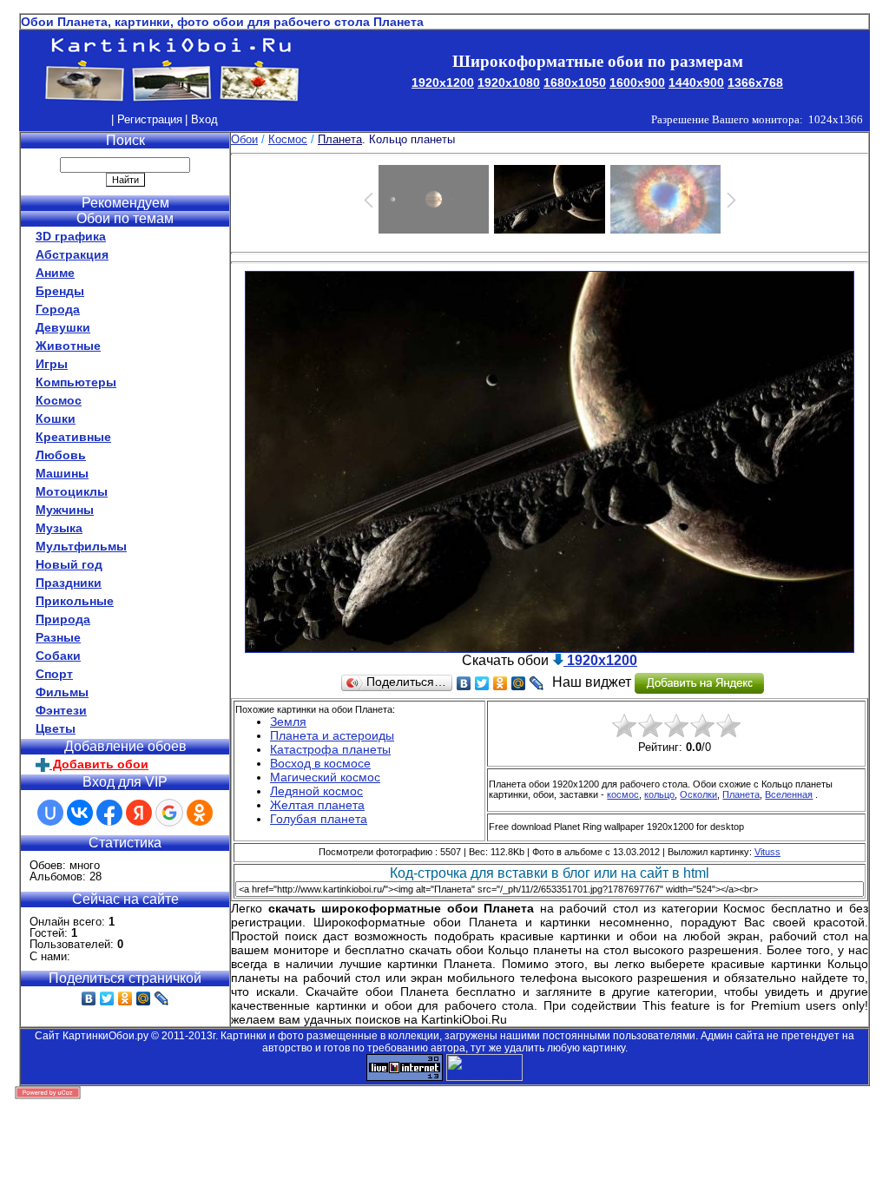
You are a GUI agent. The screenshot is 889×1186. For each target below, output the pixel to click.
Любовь (61, 455)
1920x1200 (443, 82)
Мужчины (65, 510)
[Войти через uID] (50, 813)
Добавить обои (98, 764)
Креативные (73, 437)
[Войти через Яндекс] (139, 813)
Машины (62, 473)
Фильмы (62, 692)
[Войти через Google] (169, 813)
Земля (288, 721)
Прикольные (75, 601)
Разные (58, 637)
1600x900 (637, 82)
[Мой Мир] (144, 998)
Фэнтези (61, 710)
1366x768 (755, 82)
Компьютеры (76, 382)
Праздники (69, 583)
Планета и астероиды (332, 735)
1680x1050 (574, 82)
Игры (52, 364)
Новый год (69, 564)
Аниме (55, 273)
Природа (63, 619)
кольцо (659, 794)
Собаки (58, 655)
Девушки (63, 327)
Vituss (767, 852)
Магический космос (325, 777)
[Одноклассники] (125, 998)
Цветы (56, 728)
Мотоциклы (72, 491)
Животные (68, 346)
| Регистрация (146, 119)
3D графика (71, 236)
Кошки (56, 418)
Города (58, 309)
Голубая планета (318, 819)
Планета (741, 794)
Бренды (60, 291)
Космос (59, 400)
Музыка (59, 528)
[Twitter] (107, 998)
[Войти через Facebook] (109, 813)
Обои (244, 139)
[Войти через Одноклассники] (200, 813)
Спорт (54, 674)
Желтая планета (317, 805)
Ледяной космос (316, 791)
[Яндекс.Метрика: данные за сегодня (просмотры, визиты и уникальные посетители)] (484, 1067)
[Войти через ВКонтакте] (80, 813)
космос (623, 794)
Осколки (698, 794)
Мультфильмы (81, 546)
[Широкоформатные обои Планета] (549, 648)
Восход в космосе (320, 763)
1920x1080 (508, 82)
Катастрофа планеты (330, 749)
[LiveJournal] (162, 998)
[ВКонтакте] (89, 998)
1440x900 (696, 82)
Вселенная (789, 794)
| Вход (201, 119)
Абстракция (72, 254)
